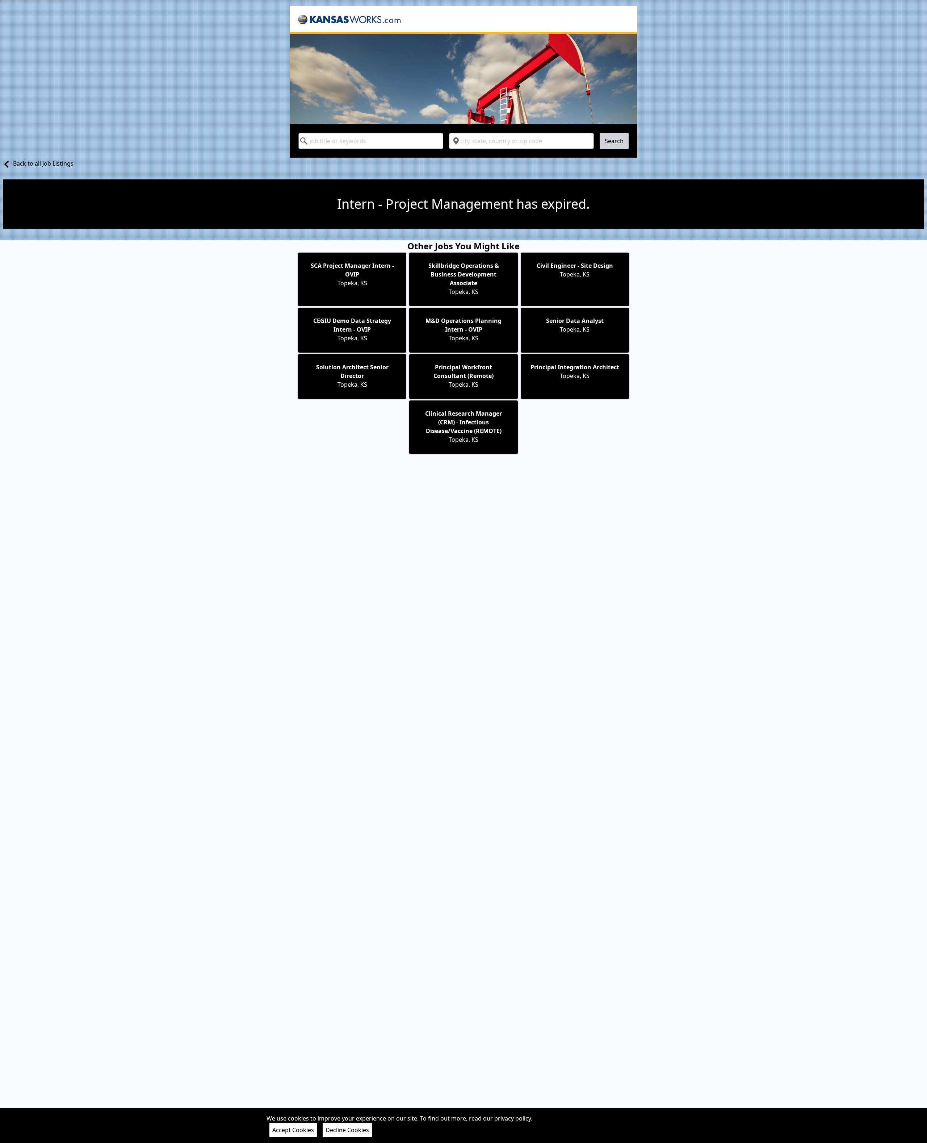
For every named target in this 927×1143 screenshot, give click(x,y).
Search (614, 141)
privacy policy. (513, 1118)
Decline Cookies (347, 1130)
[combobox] (370, 141)
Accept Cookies (293, 1130)
